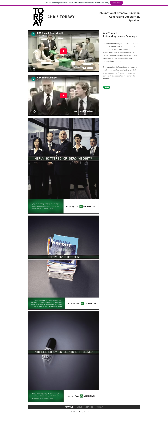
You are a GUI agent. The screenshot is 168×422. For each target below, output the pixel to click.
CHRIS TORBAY (61, 16)
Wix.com (94, 412)
